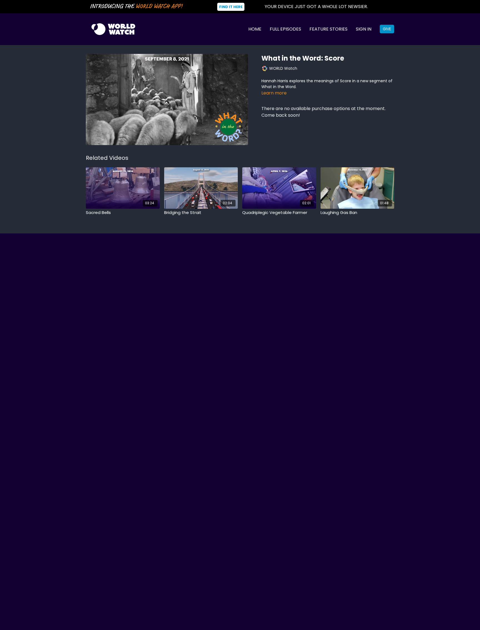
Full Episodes (285, 29)
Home (254, 29)
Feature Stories (328, 29)
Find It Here (230, 6)
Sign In (363, 29)
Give (387, 29)
